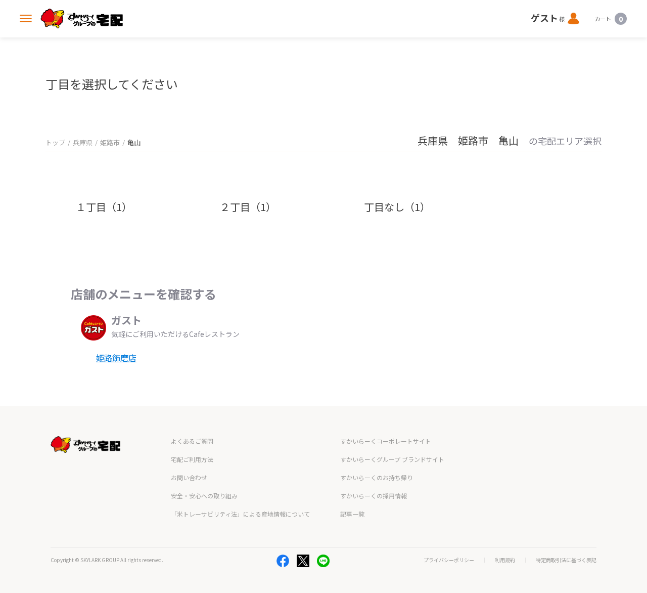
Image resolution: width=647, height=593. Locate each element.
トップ (55, 142)
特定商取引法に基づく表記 (566, 560)
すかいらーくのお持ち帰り (376, 477)
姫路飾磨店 (116, 358)
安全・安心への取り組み (204, 495)
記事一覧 (352, 514)
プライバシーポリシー (449, 560)
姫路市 (110, 142)
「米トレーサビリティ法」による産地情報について (240, 514)
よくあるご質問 (192, 441)
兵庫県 (83, 142)
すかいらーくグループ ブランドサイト (392, 459)
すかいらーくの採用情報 (373, 495)
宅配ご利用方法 (192, 459)
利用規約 (505, 560)
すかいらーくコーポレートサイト (385, 441)
